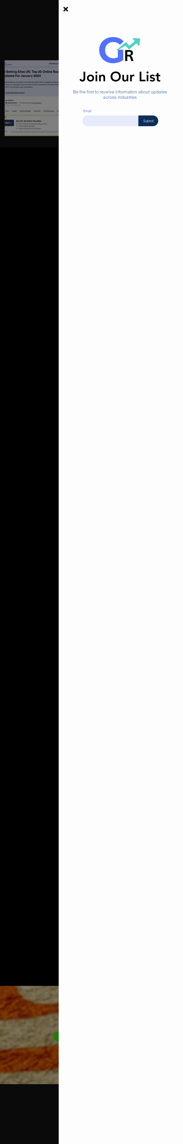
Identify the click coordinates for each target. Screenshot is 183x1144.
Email (87, 111)
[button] (66, 9)
